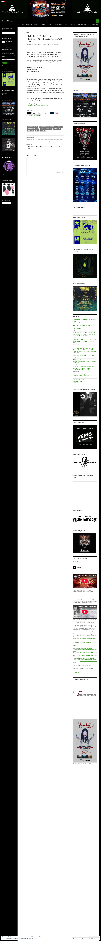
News (23, 24)
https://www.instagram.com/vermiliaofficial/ (85, 656)
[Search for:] (8, 33)
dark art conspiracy (46, 128)
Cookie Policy (30, 938)
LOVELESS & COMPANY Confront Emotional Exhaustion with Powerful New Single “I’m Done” (84, 341)
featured (43, 24)
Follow (5, 62)
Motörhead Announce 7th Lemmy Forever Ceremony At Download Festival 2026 (83, 374)
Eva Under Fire (57, 128)
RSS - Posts (4, 93)
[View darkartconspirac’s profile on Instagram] (6, 41)
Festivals (73, 24)
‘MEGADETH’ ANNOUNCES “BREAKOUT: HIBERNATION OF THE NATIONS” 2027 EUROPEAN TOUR (83, 327)
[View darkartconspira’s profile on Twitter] (4, 41)
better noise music (32, 126)
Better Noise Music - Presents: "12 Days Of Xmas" (50, 126)
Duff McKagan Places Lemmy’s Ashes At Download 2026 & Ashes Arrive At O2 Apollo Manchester (84, 361)
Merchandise (95, 24)
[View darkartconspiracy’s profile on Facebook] (3, 41)
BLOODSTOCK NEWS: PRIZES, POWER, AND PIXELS (84, 320)
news (28, 33)
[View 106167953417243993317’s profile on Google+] (11, 41)
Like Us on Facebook (79, 208)
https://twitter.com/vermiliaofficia (85, 658)
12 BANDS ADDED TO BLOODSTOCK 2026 (83, 355)
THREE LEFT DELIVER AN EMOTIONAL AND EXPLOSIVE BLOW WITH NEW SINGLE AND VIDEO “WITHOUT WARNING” (84, 334)
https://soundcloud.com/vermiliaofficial (85, 661)
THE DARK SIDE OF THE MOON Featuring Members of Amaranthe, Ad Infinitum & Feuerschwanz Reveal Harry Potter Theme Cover (45, 139)
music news (31, 130)
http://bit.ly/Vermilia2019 (84, 642)
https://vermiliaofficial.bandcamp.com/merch (84, 638)
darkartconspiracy (78, 592)
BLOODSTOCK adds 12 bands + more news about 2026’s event (84, 380)
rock (37, 130)
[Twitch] (3, 42)
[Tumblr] (4, 42)
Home (18, 24)
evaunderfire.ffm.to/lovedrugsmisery (37, 106)
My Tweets (75, 561)
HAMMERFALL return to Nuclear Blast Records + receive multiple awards (44, 146)
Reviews (36, 24)
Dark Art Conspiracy (8, 21)
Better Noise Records (33, 128)
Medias (66, 24)
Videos (79, 567)
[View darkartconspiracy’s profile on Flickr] (13, 41)
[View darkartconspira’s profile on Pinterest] (8, 41)
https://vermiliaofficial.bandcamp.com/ (85, 653)
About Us (50, 24)
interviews (29, 24)
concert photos (58, 24)
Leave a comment (54, 44)
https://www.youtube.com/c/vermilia (86, 659)
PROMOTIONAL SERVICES (83, 24)
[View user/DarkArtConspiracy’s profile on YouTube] (10, 41)
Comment (58, 172)
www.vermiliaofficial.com (85, 648)
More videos (77, 673)
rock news (43, 130)
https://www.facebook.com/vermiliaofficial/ (85, 650)
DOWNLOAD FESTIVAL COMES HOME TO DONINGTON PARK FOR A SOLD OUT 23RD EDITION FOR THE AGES (83, 368)
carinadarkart (43, 44)
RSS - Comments (6, 95)
